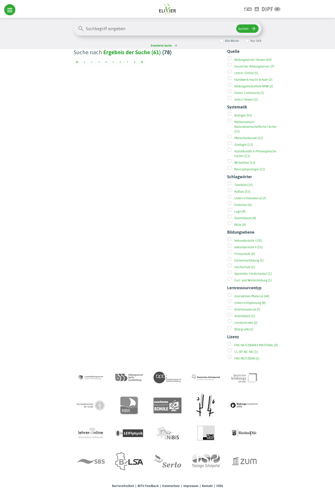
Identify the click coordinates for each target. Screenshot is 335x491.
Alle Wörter (232, 40)
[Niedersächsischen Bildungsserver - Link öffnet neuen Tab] (167, 433)
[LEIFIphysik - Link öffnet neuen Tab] (129, 433)
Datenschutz (171, 486)
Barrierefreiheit (123, 486)
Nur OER (256, 40)
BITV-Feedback (148, 486)
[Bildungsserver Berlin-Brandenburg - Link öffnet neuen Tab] (129, 377)
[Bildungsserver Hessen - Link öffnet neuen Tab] (206, 405)
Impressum (190, 486)
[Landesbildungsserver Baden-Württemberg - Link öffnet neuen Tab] (91, 377)
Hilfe (219, 486)
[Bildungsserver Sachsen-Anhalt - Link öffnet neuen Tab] (129, 461)
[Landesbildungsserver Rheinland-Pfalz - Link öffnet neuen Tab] (244, 433)
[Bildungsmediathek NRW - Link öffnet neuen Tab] (244, 405)
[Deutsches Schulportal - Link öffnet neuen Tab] (206, 377)
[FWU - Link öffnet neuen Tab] (91, 405)
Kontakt (207, 486)
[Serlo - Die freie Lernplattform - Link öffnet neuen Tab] (167, 461)
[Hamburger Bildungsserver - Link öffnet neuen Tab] (129, 405)
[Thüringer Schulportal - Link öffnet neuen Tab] (206, 461)
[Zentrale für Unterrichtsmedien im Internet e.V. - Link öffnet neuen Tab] (244, 461)
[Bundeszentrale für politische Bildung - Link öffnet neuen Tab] (167, 377)
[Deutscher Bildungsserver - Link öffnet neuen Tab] (244, 377)
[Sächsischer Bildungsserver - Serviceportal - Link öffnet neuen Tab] (91, 461)
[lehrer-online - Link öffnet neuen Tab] (91, 433)
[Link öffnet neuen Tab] (271, 8)
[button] (9, 9)
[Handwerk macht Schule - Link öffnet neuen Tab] (167, 405)
